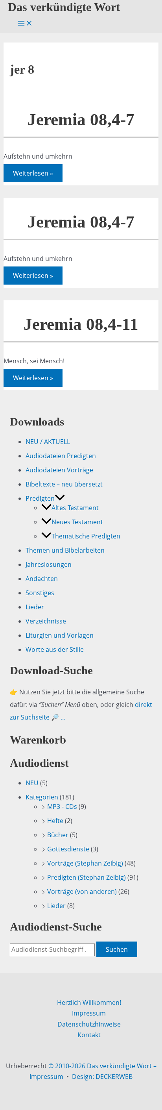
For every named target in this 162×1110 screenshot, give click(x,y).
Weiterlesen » (33, 174)
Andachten (42, 578)
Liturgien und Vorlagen (60, 635)
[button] (60, 498)
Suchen (117, 949)
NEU (32, 783)
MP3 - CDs (62, 806)
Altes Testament (75, 507)
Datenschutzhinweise (89, 1024)
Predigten (40, 498)
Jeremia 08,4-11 (81, 324)
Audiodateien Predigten (61, 455)
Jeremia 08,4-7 (81, 119)
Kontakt (89, 1034)
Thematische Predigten (86, 536)
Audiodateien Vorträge (59, 470)
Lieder (35, 607)
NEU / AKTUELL (48, 441)
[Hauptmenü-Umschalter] (25, 24)
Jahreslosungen (49, 564)
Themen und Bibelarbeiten (65, 550)
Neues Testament (77, 522)
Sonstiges (40, 592)
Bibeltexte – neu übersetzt (64, 484)
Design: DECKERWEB (102, 1076)
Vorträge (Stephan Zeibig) (85, 863)
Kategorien (42, 797)
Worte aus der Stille (55, 649)
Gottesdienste (68, 849)
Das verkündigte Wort (64, 7)
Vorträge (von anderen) (82, 891)
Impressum (89, 1013)
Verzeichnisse (46, 621)
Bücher (57, 835)
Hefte (55, 820)
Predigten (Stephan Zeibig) (86, 877)
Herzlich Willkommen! (89, 1002)
